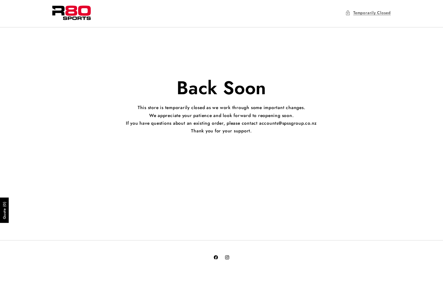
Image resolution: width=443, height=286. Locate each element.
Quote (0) (4, 210)
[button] (368, 12)
